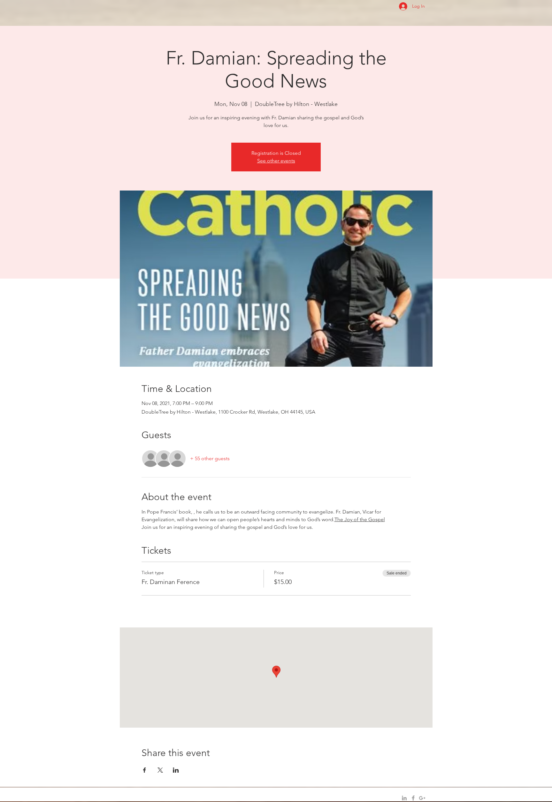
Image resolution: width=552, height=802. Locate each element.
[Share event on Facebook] (145, 770)
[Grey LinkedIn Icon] (404, 798)
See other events (276, 161)
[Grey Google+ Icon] (422, 798)
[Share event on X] (160, 770)
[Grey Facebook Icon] (413, 798)
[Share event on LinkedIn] (176, 770)
